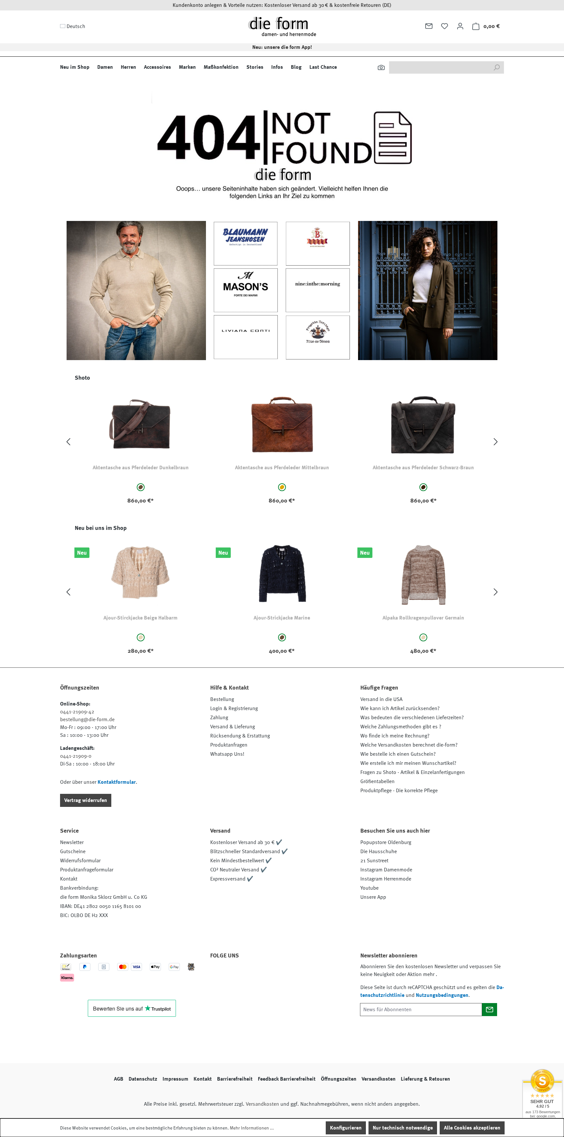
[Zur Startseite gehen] (282, 26)
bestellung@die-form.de (87, 719)
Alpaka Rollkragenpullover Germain (423, 618)
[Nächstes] (496, 442)
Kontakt (68, 879)
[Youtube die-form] (289, 974)
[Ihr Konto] (460, 26)
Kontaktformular (117, 782)
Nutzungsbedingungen (442, 995)
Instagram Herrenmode (385, 879)
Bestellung (222, 699)
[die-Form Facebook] (218, 974)
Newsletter (72, 842)
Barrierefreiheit (235, 1079)
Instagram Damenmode (386, 870)
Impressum (175, 1079)
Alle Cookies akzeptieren (472, 1128)
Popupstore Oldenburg (385, 842)
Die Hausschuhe (378, 851)
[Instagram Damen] (271, 974)
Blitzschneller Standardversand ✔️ (249, 851)
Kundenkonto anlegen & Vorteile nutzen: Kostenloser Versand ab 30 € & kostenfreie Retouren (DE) (282, 5)
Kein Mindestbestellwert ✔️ (241, 861)
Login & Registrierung (234, 708)
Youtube (369, 888)
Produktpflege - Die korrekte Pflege (399, 791)
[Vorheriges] (68, 442)
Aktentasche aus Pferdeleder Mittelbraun (282, 468)
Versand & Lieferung (232, 727)
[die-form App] (306, 974)
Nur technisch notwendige (403, 1128)
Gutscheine (73, 851)
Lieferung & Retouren (425, 1079)
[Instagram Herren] (253, 974)
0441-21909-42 (77, 712)
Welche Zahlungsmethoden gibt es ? (400, 727)
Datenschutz (143, 1079)
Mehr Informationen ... (252, 1127)
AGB (118, 1079)
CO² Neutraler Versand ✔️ (238, 870)
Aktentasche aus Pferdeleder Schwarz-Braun (423, 468)
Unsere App (373, 897)
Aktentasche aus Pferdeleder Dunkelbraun (141, 468)
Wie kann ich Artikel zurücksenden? (400, 708)
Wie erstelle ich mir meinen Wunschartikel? (408, 763)
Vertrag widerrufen (85, 800)
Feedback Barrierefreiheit (287, 1079)
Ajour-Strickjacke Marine (282, 618)
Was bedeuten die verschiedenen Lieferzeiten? (412, 718)
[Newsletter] (429, 26)
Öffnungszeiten (338, 1079)
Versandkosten (379, 1079)
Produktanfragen (228, 745)
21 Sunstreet (374, 861)
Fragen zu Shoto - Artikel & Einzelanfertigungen (412, 772)
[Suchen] (381, 67)
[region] (282, 442)
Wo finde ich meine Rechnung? (395, 736)
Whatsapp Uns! (227, 754)
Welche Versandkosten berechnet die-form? (409, 745)
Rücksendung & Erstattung (240, 736)
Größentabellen (377, 781)
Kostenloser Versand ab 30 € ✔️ (246, 842)
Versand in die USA (381, 699)
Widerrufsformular (80, 861)
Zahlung (219, 718)
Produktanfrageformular (86, 870)
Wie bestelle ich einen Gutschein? (398, 754)
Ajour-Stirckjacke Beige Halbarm (140, 618)
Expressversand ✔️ (231, 879)
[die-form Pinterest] (236, 974)
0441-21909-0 (75, 756)
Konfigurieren (346, 1128)
